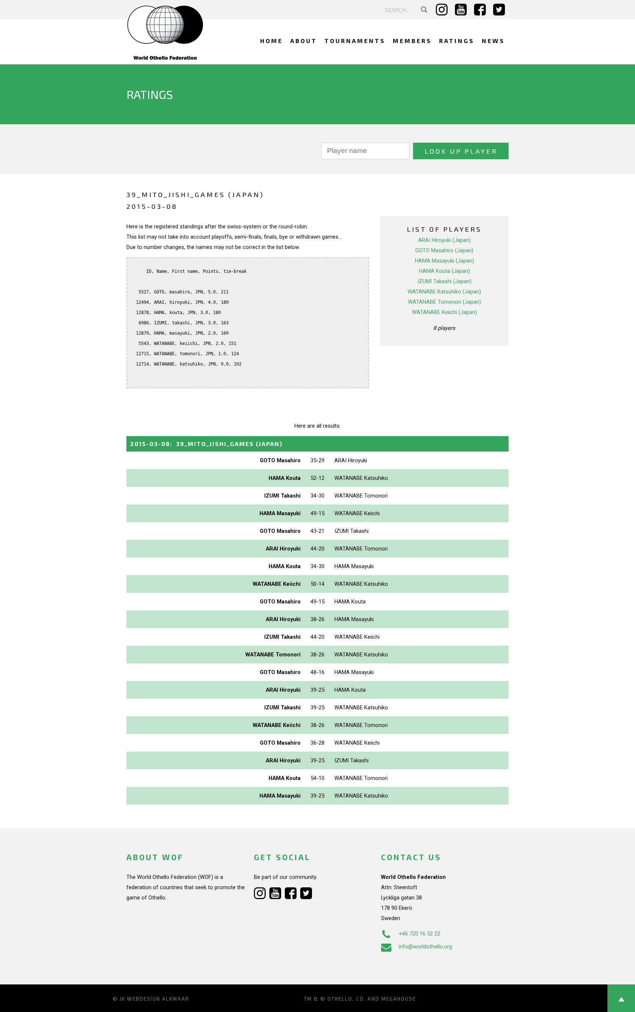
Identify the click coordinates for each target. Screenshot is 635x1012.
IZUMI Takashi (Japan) (444, 281)
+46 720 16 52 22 (419, 933)
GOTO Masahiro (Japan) (444, 250)
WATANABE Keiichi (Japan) (444, 312)
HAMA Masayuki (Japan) (444, 260)
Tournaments (354, 40)
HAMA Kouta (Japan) (444, 271)
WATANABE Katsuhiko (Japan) (444, 291)
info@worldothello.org (425, 946)
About (303, 40)
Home (271, 40)
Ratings (456, 40)
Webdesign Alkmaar (158, 999)
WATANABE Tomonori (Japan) (444, 302)
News (493, 40)
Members (412, 40)
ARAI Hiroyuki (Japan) (444, 240)
